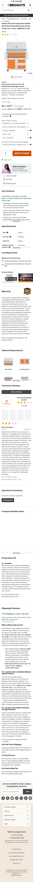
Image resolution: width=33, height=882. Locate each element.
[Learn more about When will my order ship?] (10, 116)
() (15, 35)
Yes (13, 477)
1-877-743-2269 (16, 1)
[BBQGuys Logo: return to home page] (16, 5)
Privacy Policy (16, 849)
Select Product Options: (9, 120)
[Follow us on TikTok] (25, 798)
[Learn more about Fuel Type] (31, 130)
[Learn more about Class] (7, 232)
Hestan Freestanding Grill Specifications (17, 261)
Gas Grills (24, 19)
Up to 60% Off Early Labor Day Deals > (16, 15)
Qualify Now (27, 109)
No (16, 477)
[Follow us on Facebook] (3, 798)
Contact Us (16, 863)
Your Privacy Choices (15, 856)
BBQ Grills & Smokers (13, 19)
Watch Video (18, 77)
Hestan (4, 31)
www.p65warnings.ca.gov (10, 596)
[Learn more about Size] (31, 138)
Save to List (8, 160)
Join (27, 791)
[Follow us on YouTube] (12, 798)
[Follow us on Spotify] (30, 798)
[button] (16, 807)
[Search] (29, 10)
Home (3, 19)
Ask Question (8, 500)
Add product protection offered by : (15, 142)
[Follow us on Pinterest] (21, 798)
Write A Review (16, 392)
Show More (16, 221)
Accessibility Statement (17, 853)
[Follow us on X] (7, 798)
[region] (16, 56)
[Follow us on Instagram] (16, 798)
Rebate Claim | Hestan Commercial (13, 98)
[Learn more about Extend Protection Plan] (31, 144)
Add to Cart (21, 153)
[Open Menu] (3, 5)
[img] (16, 55)
